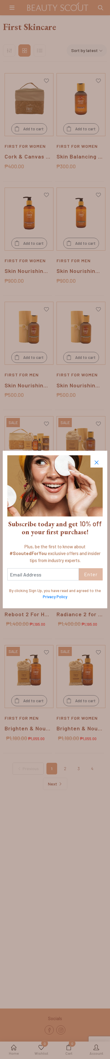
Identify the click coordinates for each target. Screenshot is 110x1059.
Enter (91, 574)
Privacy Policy (55, 596)
